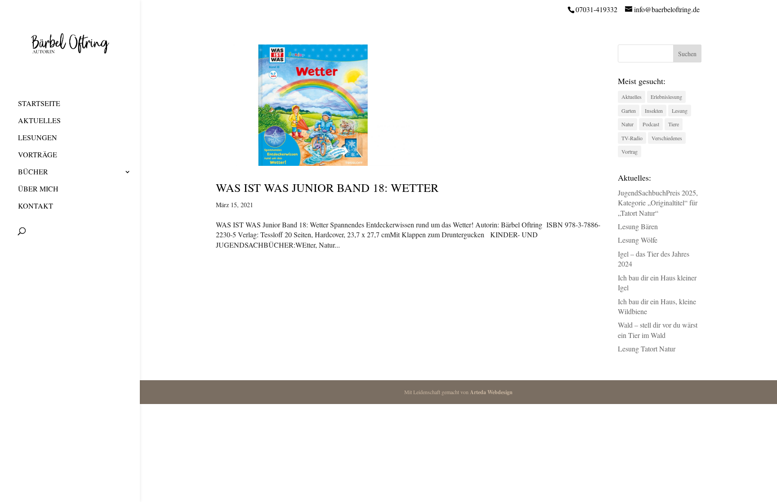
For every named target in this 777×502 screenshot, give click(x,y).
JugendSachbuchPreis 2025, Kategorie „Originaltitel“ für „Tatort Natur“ (658, 203)
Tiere (673, 124)
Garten (628, 110)
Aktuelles (39, 121)
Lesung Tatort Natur (646, 348)
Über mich (38, 189)
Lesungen (37, 138)
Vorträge (37, 155)
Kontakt (35, 206)
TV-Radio (632, 138)
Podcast (651, 124)
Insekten (654, 110)
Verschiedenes (667, 138)
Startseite (39, 104)
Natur (627, 124)
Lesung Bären (638, 226)
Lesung (680, 110)
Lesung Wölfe (637, 239)
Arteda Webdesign (491, 392)
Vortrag (629, 151)
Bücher (33, 172)
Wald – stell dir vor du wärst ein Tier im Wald (657, 329)
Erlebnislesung (666, 96)
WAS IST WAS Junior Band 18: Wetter (327, 187)
